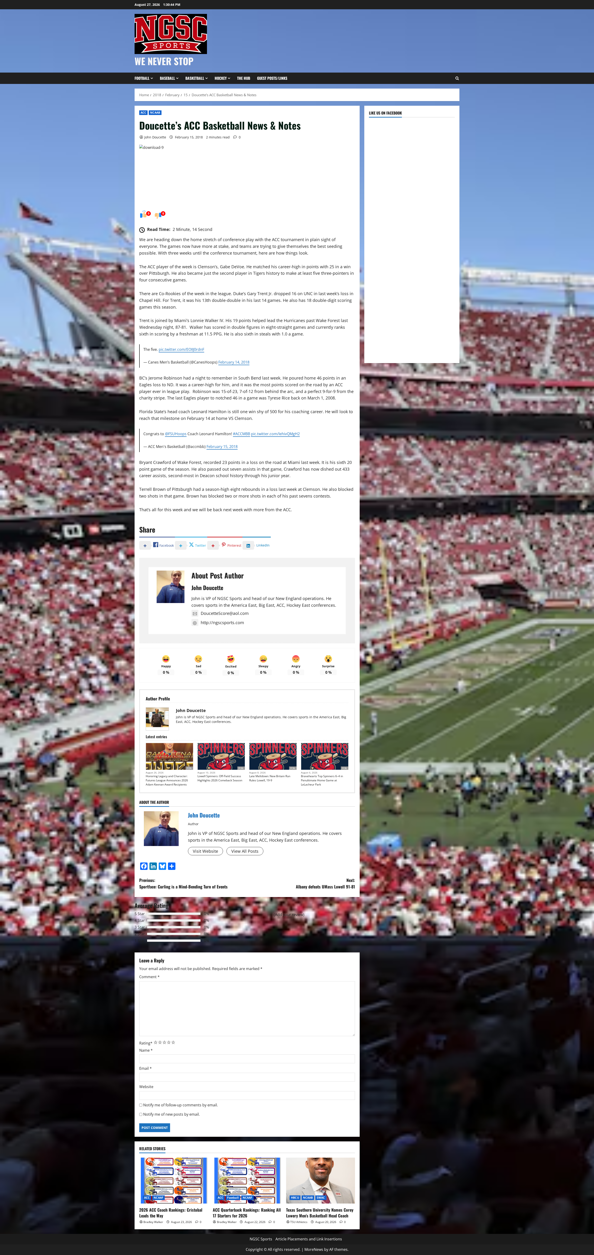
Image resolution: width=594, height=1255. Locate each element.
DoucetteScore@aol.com (225, 613)
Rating (145, 1043)
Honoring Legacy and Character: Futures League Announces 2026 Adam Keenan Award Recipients (167, 780)
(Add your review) (289, 914)
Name (146, 1050)
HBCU (295, 1198)
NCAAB (155, 113)
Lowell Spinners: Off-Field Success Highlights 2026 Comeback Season (219, 778)
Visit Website (205, 851)
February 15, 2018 (222, 446)
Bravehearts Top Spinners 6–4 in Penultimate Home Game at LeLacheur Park (322, 780)
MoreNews (313, 1249)
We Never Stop (164, 61)
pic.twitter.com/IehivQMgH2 (275, 433)
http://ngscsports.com (222, 622)
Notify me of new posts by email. (171, 1114)
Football (142, 78)
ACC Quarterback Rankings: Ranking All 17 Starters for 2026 (247, 1213)
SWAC (321, 1198)
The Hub (243, 78)
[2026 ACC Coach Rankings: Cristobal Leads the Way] (173, 1181)
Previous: (183, 883)
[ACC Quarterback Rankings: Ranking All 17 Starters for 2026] (247, 1181)
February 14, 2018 (233, 362)
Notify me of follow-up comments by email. (180, 1105)
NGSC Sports (261, 1239)
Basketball (194, 78)
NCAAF (158, 1198)
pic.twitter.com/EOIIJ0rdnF (181, 349)
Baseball (167, 78)
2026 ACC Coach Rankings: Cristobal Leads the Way (170, 1213)
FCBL (189, 768)
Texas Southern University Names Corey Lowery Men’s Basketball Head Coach (319, 1213)
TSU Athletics (298, 1222)
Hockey (221, 78)
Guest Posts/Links (272, 78)
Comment (149, 976)
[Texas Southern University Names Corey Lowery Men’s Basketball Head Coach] (320, 1181)
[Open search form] (457, 78)
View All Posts (244, 851)
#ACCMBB (241, 433)
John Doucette (155, 137)
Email (145, 1068)
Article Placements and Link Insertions (308, 1239)
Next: (325, 883)
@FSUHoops (176, 433)
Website (146, 1086)
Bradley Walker (153, 1222)
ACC (143, 113)
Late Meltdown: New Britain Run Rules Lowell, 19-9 (269, 778)
